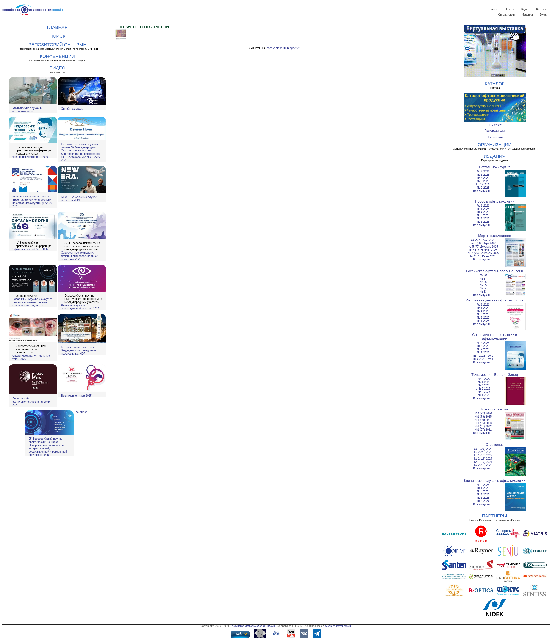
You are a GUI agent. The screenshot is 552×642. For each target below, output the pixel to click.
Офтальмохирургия (494, 167)
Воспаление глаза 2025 (76, 395)
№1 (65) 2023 (483, 423)
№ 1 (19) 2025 (483, 455)
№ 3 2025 (483, 181)
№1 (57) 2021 (483, 429)
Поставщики (495, 137)
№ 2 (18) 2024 (483, 458)
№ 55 (483, 285)
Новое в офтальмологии (494, 201)
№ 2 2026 (483, 171)
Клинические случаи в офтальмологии (27, 109)
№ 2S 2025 (483, 184)
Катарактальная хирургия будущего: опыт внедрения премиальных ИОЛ (78, 350)
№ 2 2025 (483, 187)
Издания (527, 14)
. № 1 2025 (483, 395)
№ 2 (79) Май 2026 (483, 240)
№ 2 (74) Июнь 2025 (483, 256)
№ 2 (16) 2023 (483, 465)
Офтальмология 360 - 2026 (30, 249)
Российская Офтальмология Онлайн (252, 626)
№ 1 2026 (483, 174)
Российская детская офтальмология (495, 300)
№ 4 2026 (483, 342)
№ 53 (483, 291)
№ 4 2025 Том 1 (483, 359)
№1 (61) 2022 (483, 426)
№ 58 (483, 275)
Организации (506, 14)
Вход (543, 14)
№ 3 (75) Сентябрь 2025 (483, 253)
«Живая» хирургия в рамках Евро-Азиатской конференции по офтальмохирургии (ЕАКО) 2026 (32, 201)
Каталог (541, 9)
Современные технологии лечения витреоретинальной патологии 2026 (79, 256)
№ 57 (483, 278)
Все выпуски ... (483, 190)
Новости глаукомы (495, 409)
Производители (495, 130)
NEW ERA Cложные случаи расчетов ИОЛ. (79, 198)
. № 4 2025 (483, 385)
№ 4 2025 (483, 178)
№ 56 (483, 282)
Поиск (510, 9)
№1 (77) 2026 (483, 413)
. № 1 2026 (483, 382)
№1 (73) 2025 (483, 416)
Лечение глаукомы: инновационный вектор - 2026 (80, 307)
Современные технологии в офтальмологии (494, 337)
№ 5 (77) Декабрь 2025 (483, 246)
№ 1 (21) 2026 (483, 449)
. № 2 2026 (483, 378)
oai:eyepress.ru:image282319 (285, 48)
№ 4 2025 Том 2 (483, 355)
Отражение (495, 444)
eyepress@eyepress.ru (338, 626)
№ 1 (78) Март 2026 (483, 243)
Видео (525, 9)
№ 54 (483, 288)
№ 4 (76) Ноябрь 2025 (483, 249)
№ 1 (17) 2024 (483, 462)
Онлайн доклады (72, 108)
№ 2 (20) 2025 (483, 452)
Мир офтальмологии (494, 236)
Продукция (495, 124)
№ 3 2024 (483, 501)
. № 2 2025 (483, 391)
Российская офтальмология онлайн (494, 271)
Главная (493, 9)
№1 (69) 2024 (483, 419)
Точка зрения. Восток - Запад (494, 375)
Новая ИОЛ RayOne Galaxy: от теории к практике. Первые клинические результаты (32, 302)
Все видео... (82, 411)
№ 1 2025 (483, 221)
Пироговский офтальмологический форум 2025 (31, 402)
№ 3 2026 (483, 346)
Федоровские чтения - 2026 (30, 156)
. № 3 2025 (483, 388)
